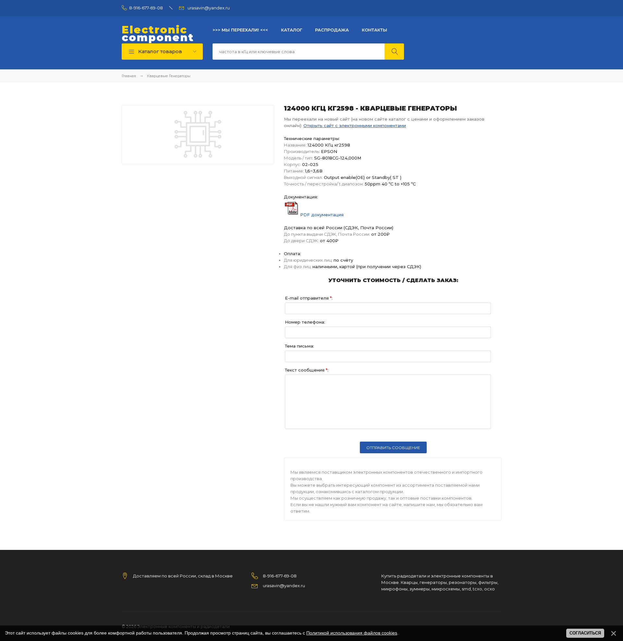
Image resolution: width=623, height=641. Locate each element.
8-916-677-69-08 (146, 7)
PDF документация (322, 214)
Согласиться (585, 633)
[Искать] (394, 51)
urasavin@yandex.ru (209, 7)
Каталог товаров (159, 51)
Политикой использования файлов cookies (351, 632)
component (158, 34)
